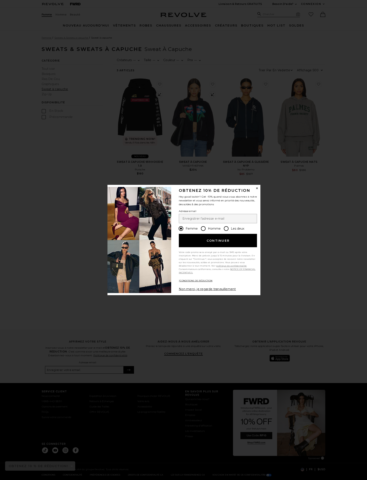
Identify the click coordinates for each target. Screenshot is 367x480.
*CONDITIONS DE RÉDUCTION (195, 280)
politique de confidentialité (231, 265)
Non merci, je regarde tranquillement (207, 289)
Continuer (218, 241)
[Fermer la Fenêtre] (257, 188)
